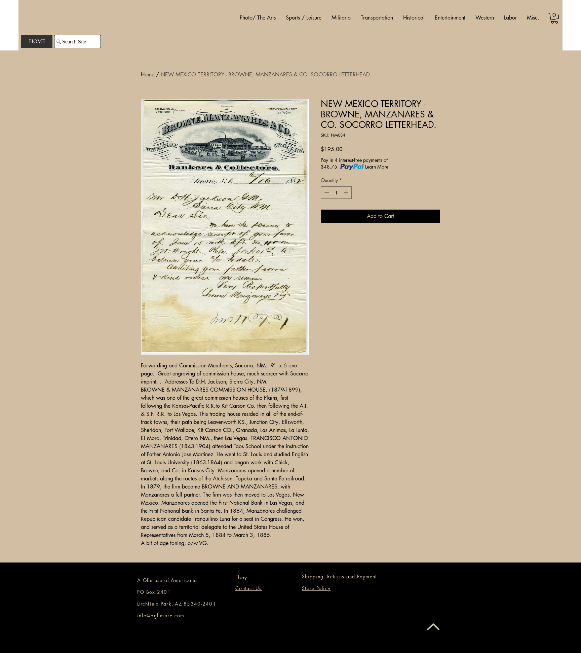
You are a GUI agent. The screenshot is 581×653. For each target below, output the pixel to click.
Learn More (376, 167)
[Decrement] (326, 192)
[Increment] (346, 192)
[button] (258, 18)
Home (147, 74)
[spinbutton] (336, 192)
